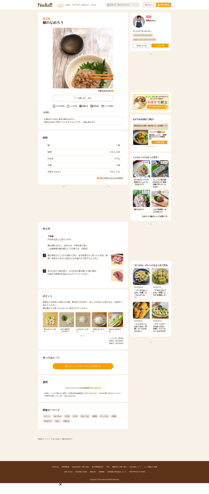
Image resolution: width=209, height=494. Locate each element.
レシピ (60, 5)
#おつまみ (57, 416)
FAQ (107, 467)
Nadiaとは (55, 467)
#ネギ (75, 416)
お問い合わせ (68, 472)
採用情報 (101, 472)
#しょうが (104, 416)
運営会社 (93, 472)
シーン (47, 439)
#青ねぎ (66, 421)
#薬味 (114, 416)
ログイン (150, 5)
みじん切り (60, 239)
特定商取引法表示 (81, 472)
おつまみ (56, 439)
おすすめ (76, 5)
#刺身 (94, 416)
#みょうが (85, 416)
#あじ (57, 421)
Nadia (40, 439)
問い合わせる (96, 388)
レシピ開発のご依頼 (150, 467)
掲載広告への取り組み (119, 467)
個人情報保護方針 (98, 467)
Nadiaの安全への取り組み (80, 467)
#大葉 (67, 416)
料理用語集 (65, 467)
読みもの (85, 5)
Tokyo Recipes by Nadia (137, 472)
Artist (93, 5)
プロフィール (141, 46)
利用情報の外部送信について (116, 472)
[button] (60, 484)
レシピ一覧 (160, 46)
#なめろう (48, 421)
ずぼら (68, 5)
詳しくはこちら (69, 396)
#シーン (47, 416)
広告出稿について (135, 467)
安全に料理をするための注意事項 (111, 178)
